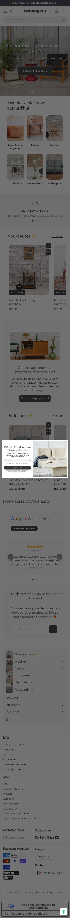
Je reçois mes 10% (17, 467)
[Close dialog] (66, 441)
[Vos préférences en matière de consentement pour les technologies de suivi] (63, 911)
